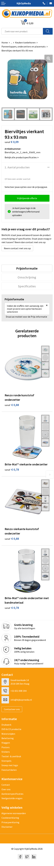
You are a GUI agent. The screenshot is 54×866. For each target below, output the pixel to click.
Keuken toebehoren (25, 42)
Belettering (8, 738)
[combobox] (22, 31)
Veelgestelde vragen (12, 798)
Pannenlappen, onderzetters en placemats (24, 46)
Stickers (6, 751)
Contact (6, 784)
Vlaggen (6, 742)
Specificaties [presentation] (27, 286)
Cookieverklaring (10, 817)
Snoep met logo (10, 765)
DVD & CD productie (11, 729)
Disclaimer (7, 826)
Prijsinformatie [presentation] (27, 268)
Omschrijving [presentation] (27, 277)
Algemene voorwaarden (14, 813)
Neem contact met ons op (17, 248)
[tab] (27, 268)
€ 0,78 (12, 469)
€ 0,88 (12, 405)
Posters (6, 747)
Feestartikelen (9, 769)
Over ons (6, 789)
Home (5, 42)
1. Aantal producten (17, 167)
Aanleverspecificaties (12, 793)
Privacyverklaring (10, 822)
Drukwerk (6, 724)
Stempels (6, 760)
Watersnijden (8, 733)
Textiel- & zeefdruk (11, 756)
